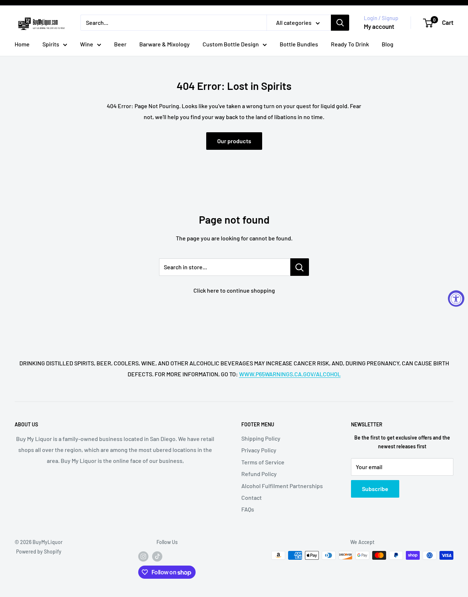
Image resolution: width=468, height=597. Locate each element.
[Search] (340, 23)
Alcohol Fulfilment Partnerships (282, 485)
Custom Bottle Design (231, 44)
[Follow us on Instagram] (143, 556)
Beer (120, 44)
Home (22, 44)
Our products (234, 140)
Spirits (50, 44)
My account (379, 26)
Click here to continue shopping (234, 290)
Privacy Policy (258, 449)
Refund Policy (259, 473)
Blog (387, 44)
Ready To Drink (350, 44)
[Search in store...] (299, 267)
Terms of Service (262, 462)
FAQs (247, 509)
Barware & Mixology (164, 44)
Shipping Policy (260, 438)
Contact (251, 497)
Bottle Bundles (299, 44)
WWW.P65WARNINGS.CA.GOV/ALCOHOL (290, 373)
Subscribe (375, 488)
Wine (86, 44)
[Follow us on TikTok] (157, 556)
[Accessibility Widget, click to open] (456, 298)
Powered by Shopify (38, 551)
